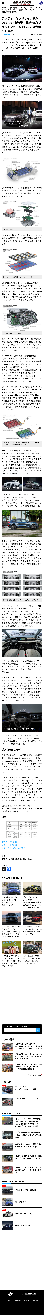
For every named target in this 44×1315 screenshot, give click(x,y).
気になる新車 (16, 858)
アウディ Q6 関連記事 (11, 842)
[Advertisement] (22, 998)
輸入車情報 (6, 35)
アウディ (5, 858)
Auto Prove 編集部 (36, 35)
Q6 (24, 858)
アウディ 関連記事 (9, 844)
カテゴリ (5, 856)
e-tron (29, 858)
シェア (4, 865)
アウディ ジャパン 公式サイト (14, 847)
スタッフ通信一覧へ (33, 1075)
